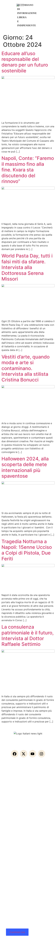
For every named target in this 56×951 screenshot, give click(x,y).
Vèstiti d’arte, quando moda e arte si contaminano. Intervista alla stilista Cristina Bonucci (25, 368)
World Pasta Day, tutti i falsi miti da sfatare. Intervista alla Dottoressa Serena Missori (27, 267)
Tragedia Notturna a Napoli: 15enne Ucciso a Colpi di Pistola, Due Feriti (26, 550)
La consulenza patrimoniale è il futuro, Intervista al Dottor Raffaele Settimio (27, 635)
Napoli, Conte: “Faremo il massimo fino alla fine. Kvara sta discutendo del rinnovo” (27, 169)
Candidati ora (17, 932)
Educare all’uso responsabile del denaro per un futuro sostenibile (24, 62)
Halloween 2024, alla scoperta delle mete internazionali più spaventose (25, 467)
